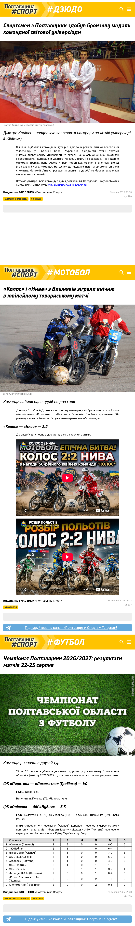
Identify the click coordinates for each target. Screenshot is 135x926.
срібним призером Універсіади (67, 185)
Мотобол (72, 272)
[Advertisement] (67, 239)
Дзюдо (68, 9)
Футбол (69, 642)
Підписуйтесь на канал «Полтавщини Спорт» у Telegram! (71, 628)
